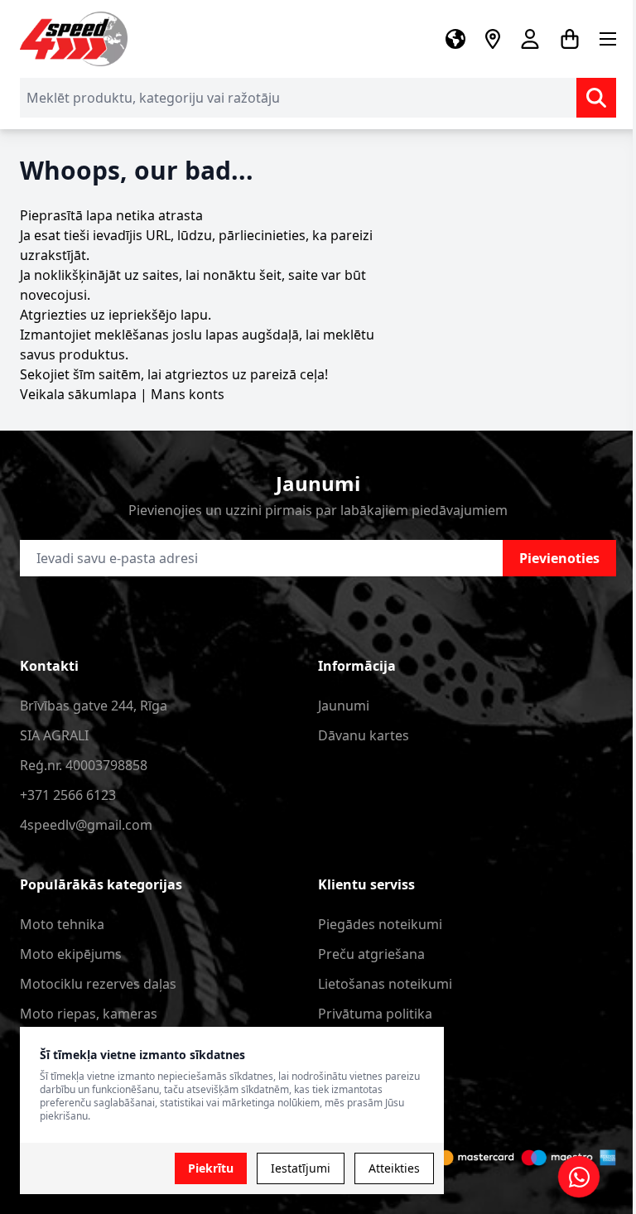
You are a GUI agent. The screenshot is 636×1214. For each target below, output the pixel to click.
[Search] (596, 98)
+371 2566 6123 (68, 795)
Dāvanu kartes (363, 735)
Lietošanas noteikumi (385, 984)
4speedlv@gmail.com (86, 825)
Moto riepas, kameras (88, 1013)
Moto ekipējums (71, 954)
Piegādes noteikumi (380, 924)
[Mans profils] (530, 39)
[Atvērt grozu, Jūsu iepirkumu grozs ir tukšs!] (570, 39)
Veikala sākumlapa (78, 394)
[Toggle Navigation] (608, 39)
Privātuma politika (375, 1013)
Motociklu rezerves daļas (98, 984)
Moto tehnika (62, 924)
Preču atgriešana (371, 954)
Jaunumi (343, 705)
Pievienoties (559, 558)
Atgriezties (53, 315)
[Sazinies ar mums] (579, 1176)
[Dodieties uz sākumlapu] (74, 39)
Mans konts (187, 394)
